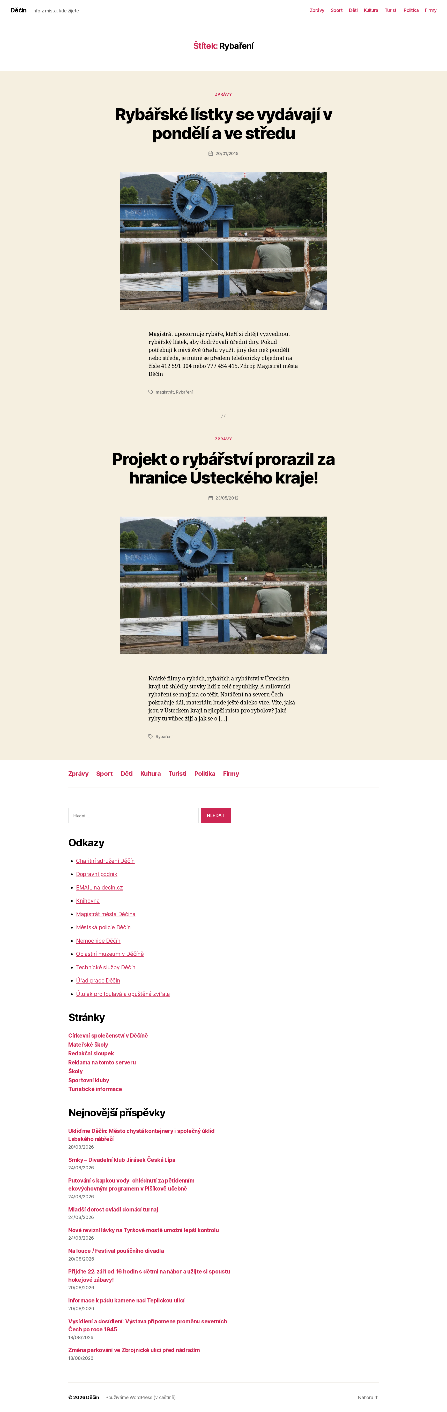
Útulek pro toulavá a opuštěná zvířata (123, 994)
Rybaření (184, 392)
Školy (75, 1071)
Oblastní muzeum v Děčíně (110, 954)
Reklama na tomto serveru (102, 1062)
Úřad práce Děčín (98, 980)
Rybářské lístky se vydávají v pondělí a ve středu (223, 123)
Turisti (391, 10)
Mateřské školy (88, 1044)
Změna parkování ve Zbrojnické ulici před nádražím (134, 1350)
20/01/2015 (226, 153)
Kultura (371, 10)
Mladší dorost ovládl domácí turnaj (113, 1209)
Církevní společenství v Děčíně (108, 1035)
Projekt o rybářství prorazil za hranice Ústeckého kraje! (223, 468)
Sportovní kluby (88, 1080)
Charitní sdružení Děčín (105, 861)
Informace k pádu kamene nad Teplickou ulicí (126, 1300)
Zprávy (317, 10)
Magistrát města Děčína (106, 914)
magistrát (165, 392)
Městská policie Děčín (103, 927)
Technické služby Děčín (106, 967)
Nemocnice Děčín (98, 941)
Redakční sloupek (91, 1053)
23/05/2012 (227, 498)
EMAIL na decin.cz (99, 887)
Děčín (18, 10)
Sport (337, 10)
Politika (411, 10)
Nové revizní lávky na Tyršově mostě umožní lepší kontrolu (143, 1230)
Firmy (431, 10)
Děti (353, 10)
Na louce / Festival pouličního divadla (116, 1251)
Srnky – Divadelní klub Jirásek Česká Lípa (121, 1160)
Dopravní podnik (96, 874)
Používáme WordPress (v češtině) (140, 1397)
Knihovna (88, 900)
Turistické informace (95, 1089)
